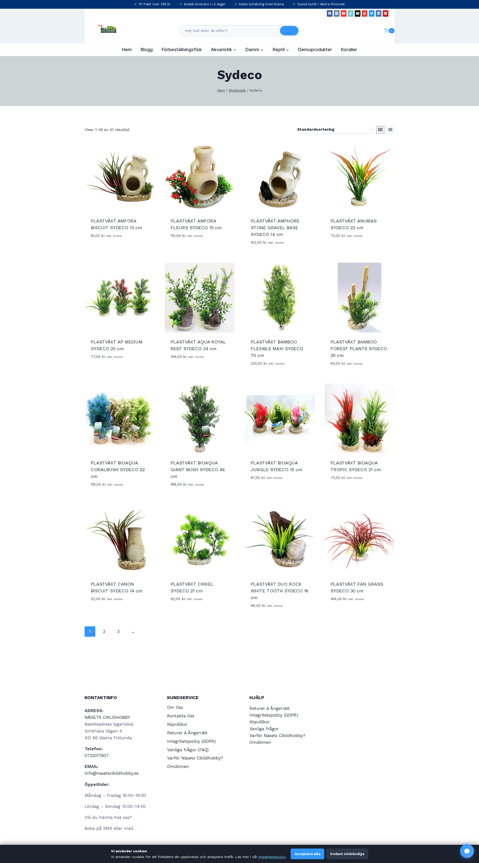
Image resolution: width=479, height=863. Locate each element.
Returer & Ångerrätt (187, 732)
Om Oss (175, 707)
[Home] (221, 90)
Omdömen (178, 766)
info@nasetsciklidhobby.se (111, 773)
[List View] (390, 129)
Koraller (349, 49)
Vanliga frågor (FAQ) (188, 749)
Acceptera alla (307, 854)
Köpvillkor (177, 724)
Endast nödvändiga (347, 854)
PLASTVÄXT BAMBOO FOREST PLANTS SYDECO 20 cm (359, 348)
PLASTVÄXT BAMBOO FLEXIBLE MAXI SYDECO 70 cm (277, 348)
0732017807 (97, 755)
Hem (127, 49)
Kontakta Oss (180, 715)
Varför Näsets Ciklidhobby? (195, 757)
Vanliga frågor (264, 728)
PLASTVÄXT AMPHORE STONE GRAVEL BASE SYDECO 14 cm (275, 227)
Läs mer (99, 251)
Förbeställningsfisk (182, 49)
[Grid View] (380, 129)
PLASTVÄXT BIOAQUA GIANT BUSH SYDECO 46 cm (198, 469)
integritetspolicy (271, 857)
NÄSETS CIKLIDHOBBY (107, 717)
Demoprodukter (315, 49)
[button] (467, 851)
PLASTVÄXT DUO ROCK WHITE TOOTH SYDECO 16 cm (279, 590)
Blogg (147, 49)
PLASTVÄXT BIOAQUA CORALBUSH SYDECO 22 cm (118, 469)
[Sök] (289, 30)
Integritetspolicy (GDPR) (191, 741)
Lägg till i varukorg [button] (192, 251)
